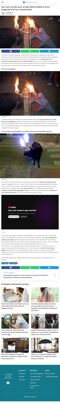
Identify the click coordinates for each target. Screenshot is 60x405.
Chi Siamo (22, 373)
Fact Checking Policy (36, 373)
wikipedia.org (4, 116)
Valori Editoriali (35, 380)
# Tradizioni (13, 263)
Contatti (21, 377)
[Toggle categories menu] (2, 2)
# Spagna (5, 263)
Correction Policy (35, 377)
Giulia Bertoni (10, 12)
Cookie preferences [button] (51, 377)
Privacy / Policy (50, 373)
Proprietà (33, 383)
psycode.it (22, 380)
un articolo (13, 235)
